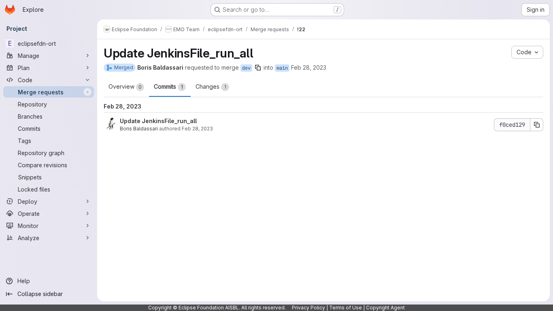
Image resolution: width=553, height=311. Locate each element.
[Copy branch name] (258, 67)
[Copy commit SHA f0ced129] (536, 124)
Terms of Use (345, 308)
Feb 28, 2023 (308, 67)
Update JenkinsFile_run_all (158, 120)
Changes (211, 86)
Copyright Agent (385, 308)
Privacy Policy (308, 308)
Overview (125, 86)
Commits (168, 86)
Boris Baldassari (139, 129)
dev (246, 68)
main (282, 68)
